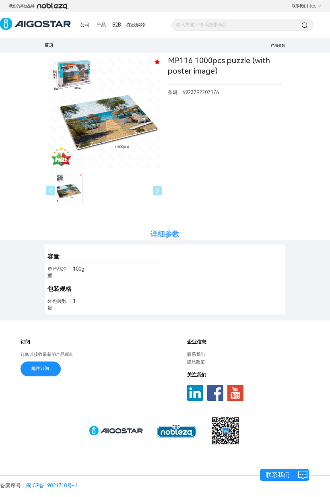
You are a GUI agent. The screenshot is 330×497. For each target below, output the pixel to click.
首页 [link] (49, 44)
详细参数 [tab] (165, 234)
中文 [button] (312, 6)
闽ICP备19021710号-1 (51, 486)
